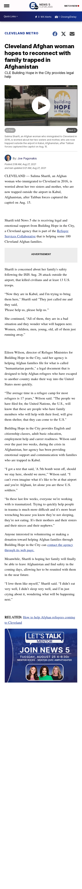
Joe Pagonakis (27, 158)
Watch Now (71, 6)
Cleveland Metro (22, 33)
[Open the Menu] (6, 5)
